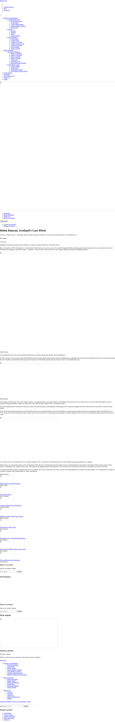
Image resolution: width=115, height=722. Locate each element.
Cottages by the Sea (16, 42)
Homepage (7, 213)
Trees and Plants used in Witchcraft (10, 560)
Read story (3, 660)
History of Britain (16, 58)
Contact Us (7, 10)
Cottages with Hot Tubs (17, 44)
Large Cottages (15, 47)
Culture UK (14, 60)
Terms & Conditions (6, 701)
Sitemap (9, 698)
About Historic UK (9, 76)
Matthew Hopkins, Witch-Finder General (11, 516)
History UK (7, 216)
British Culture (11, 681)
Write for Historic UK (13, 697)
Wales (12, 34)
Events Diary (14, 68)
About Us (10, 692)
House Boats (14, 27)
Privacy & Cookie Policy (19, 701)
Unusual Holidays (12, 37)
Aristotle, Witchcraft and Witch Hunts (10, 505)
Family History (8, 73)
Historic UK (3, 1)
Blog (5, 8)
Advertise (10, 693)
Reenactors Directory (17, 69)
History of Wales (15, 56)
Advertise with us (9, 7)
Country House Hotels (17, 24)
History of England (16, 53)
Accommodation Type (13, 19)
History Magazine (9, 50)
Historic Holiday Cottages (18, 26)
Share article (4, 221)
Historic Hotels (11, 668)
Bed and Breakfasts (16, 21)
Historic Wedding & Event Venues (17, 674)
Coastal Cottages (8, 715)
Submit (19, 571)
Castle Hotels (14, 23)
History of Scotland (16, 55)
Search (5, 79)
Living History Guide (13, 65)
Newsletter (7, 74)
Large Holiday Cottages (14, 671)
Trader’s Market (15, 66)
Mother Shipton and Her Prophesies (10, 483)
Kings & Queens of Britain (18, 63)
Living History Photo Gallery (19, 71)
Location (9, 29)
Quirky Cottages (15, 48)
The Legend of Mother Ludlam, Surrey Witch (13, 549)
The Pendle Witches (5, 494)
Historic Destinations (13, 682)
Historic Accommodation (11, 18)
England (13, 31)
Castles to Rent (15, 40)
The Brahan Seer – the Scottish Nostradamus (12, 538)
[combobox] (15, 706)
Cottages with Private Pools (15, 673)
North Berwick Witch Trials (8, 527)
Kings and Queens (12, 679)
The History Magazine (13, 52)
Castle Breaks (15, 39)
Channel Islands (15, 35)
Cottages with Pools (16, 45)
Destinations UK (15, 61)
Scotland (13, 32)
